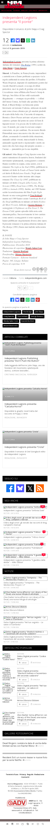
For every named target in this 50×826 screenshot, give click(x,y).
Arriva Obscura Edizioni (14, 610)
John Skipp (8, 67)
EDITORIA (10, 351)
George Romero (35, 204)
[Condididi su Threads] (23, 40)
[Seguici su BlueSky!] (20, 488)
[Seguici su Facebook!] (10, 488)
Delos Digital (6, 10)
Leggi (24, 663)
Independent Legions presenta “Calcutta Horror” (20, 405)
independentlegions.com (36, 278)
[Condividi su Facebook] (12, 40)
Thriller (24, 10)
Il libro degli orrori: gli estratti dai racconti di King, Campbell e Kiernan (25, 523)
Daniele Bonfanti (20, 251)
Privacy (23, 774)
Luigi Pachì (33, 10)
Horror (16, 10)
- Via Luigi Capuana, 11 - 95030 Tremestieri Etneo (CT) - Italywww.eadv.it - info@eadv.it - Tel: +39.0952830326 (27, 807)
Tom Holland (36, 195)
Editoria (12, 278)
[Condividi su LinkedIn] (33, 40)
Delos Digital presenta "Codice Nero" (31, 657)
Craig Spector (21, 67)
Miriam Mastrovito (23, 254)
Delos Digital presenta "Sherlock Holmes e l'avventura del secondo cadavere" (22, 638)
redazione (17, 45)
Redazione (39, 774)
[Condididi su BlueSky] (17, 40)
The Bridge (26, 64)
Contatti (25, 777)
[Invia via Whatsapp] (28, 40)
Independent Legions (12, 61)
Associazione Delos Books (25, 791)
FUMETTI (9, 397)
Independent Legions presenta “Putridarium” (23, 548)
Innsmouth (42, 10)
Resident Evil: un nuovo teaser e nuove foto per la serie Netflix (25, 758)
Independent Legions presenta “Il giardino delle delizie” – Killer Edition (24, 561)
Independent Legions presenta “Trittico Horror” (24, 537)
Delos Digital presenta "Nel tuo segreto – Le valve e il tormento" (23, 623)
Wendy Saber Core (33, 248)
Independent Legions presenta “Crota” (24, 447)
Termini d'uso (12, 774)
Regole (30, 774)
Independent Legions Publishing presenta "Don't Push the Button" (22, 359)
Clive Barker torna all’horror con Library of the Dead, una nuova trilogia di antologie (24, 598)
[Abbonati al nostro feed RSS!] (39, 488)
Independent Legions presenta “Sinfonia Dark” (24, 510)
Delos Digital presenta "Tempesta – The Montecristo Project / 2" (21, 583)
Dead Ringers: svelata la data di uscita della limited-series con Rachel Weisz (25, 744)
